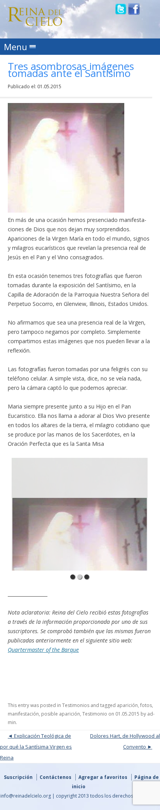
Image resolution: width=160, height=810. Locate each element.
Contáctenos (55, 777)
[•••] (80, 514)
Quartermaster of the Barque (43, 649)
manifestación (23, 713)
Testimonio (94, 713)
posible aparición (60, 713)
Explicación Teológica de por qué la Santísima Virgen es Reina (36, 746)
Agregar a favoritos (102, 777)
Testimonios (75, 705)
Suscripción (18, 777)
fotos (146, 705)
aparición (127, 705)
